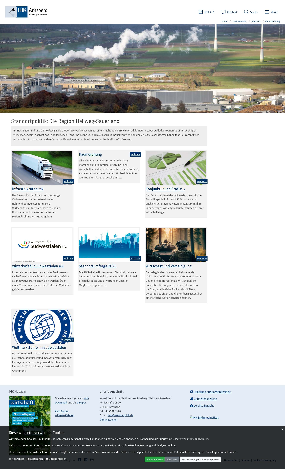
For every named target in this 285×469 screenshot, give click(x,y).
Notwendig (18, 458)
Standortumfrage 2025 (98, 266)
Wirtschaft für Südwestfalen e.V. (38, 266)
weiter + (68, 181)
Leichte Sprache (203, 405)
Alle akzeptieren (155, 459)
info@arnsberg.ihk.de (120, 415)
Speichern (172, 459)
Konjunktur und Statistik (165, 189)
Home (224, 21)
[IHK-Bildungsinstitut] (204, 417)
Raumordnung (272, 21)
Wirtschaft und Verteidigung (169, 266)
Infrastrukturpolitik (27, 189)
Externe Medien (57, 458)
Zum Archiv (61, 411)
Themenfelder (239, 21)
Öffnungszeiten (108, 419)
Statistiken (36, 458)
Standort (255, 21)
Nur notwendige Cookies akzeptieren (200, 459)
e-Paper (81, 402)
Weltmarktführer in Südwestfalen (39, 348)
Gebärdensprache (205, 399)
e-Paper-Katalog (64, 415)
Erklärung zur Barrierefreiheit (212, 392)
